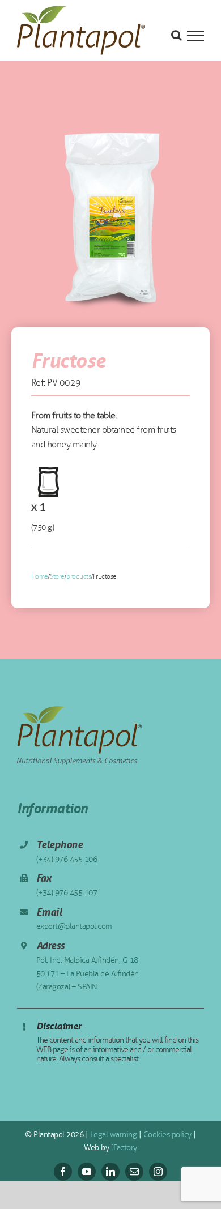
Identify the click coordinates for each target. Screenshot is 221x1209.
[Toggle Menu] (195, 36)
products (78, 576)
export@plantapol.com (74, 926)
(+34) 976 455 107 (66, 893)
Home (39, 576)
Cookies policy (166, 1134)
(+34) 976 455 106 (66, 859)
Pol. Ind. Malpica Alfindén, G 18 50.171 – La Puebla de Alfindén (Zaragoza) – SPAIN (87, 973)
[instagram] (158, 1172)
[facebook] (63, 1172)
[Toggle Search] (176, 35)
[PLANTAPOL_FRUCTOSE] (110, 217)
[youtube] (87, 1172)
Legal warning (112, 1134)
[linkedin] (110, 1172)
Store (57, 576)
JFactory (123, 1147)
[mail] (134, 1172)
